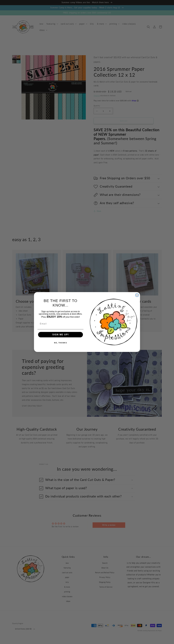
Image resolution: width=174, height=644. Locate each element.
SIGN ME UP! (60, 334)
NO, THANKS (60, 343)
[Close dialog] (137, 295)
